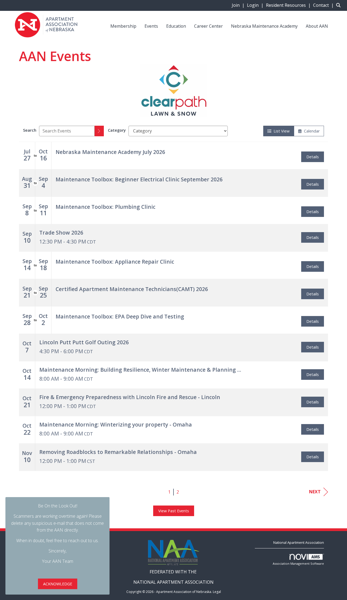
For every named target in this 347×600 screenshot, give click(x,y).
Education (176, 26)
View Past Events (173, 510)
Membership (123, 26)
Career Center (208, 26)
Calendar (311, 131)
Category (117, 130)
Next (315, 492)
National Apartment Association (298, 542)
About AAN (317, 26)
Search (29, 130)
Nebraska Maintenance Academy (264, 26)
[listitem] (239, 5)
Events (151, 26)
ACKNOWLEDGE (57, 583)
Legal (217, 591)
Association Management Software (298, 563)
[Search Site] (339, 5)
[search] (99, 131)
